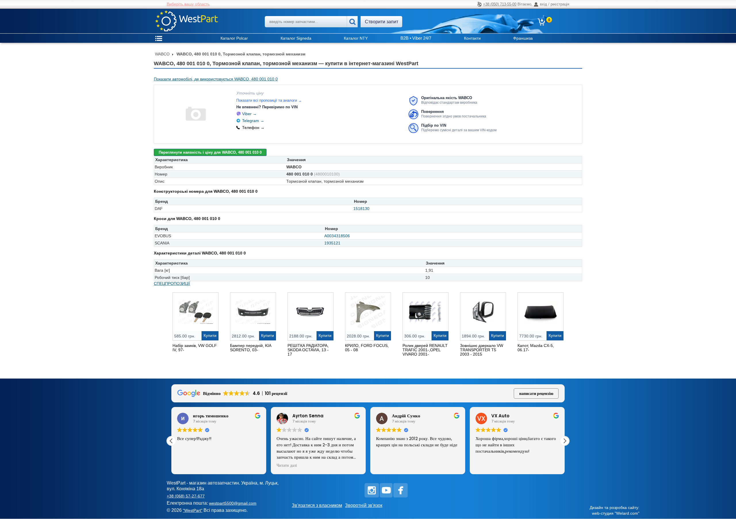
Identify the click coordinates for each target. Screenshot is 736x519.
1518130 (361, 208)
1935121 (332, 243)
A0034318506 (337, 236)
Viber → (249, 113)
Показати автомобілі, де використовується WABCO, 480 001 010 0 (216, 79)
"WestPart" (192, 510)
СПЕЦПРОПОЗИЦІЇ (172, 283)
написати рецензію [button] (536, 393)
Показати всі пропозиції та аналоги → (269, 100)
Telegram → (253, 120)
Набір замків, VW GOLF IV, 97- (194, 347)
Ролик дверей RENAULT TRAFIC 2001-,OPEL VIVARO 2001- (425, 349)
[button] (564, 441)
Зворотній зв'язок (363, 505)
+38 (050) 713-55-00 (499, 4)
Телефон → (253, 127)
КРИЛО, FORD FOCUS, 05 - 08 (367, 347)
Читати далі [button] (287, 465)
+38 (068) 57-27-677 (186, 496)
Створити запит (381, 21)
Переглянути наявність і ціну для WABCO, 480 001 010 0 (210, 152)
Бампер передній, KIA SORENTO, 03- (250, 347)
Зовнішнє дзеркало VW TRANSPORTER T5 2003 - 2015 (481, 349)
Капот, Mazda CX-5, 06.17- (536, 347)
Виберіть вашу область (188, 4)
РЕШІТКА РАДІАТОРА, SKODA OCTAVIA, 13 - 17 (308, 349)
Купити (210, 335)
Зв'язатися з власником (317, 505)
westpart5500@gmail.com (232, 503)
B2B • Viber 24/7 (415, 38)
